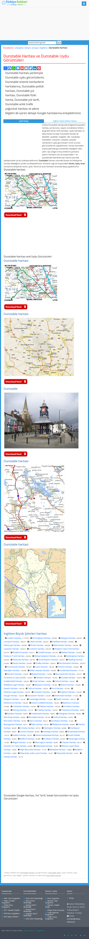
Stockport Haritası (42, 692)
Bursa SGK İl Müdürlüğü (29, 902)
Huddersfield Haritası (13, 681)
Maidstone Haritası (60, 724)
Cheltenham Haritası (40, 713)
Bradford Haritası (20, 652)
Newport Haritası (11, 699)
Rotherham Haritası (63, 695)
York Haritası (57, 688)
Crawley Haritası (44, 710)
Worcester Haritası (12, 721)
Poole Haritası (38, 681)
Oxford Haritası (61, 681)
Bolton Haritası (67, 685)
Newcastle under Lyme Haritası (33, 753)
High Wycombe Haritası (30, 749)
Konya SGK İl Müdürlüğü (29, 910)
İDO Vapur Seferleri (11, 917)
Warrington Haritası (43, 742)
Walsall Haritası (38, 674)
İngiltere (43, 48)
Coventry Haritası (36, 649)
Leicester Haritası (11, 649)
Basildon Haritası (14, 713)
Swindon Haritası (43, 677)
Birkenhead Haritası (76, 731)
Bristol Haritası (37, 645)
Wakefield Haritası (58, 749)
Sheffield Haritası (59, 641)
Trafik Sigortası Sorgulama (52, 913)
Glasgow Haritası (68, 638)
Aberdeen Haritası (12, 670)
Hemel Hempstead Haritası (47, 735)
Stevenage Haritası (77, 739)
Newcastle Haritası (64, 753)
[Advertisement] (44, 23)
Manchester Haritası (63, 645)
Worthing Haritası (11, 717)
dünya (27, 48)
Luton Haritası (41, 667)
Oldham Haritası (47, 706)
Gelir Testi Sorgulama (12, 898)
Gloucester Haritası (35, 695)
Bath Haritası (37, 724)
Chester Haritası (69, 742)
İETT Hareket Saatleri (12, 910)
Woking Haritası (20, 710)
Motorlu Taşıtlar (51, 891)
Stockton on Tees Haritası (15, 746)
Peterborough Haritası (14, 692)
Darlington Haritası (52, 728)
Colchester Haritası (21, 706)
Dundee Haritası (68, 677)
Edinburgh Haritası (12, 645)
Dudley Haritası (42, 663)
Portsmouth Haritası (16, 667)
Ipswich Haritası (11, 688)
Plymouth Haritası (20, 659)
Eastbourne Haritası (12, 703)
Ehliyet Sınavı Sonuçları (55, 910)
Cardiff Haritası (44, 652)
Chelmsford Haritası (70, 710)
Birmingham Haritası (41, 638)
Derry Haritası (36, 721)
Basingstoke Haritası (13, 724)
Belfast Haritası (68, 652)
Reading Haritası (75, 659)
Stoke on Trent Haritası (14, 656)
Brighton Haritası (67, 692)
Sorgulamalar (7, 891)
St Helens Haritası (71, 706)
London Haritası (14, 638)
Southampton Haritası (48, 659)
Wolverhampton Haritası (45, 656)
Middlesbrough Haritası (14, 685)
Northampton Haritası (69, 663)
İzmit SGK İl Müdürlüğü (34, 898)
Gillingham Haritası (67, 713)
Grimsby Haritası (27, 728)
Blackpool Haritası (43, 685)
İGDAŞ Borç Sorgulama (7, 906)
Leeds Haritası (36, 641)
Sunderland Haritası (68, 670)
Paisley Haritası (10, 756)
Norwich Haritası (14, 674)
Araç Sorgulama (53, 898)
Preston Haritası (65, 667)
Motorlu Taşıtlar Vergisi (52, 906)
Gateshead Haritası (44, 746)
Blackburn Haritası (71, 703)
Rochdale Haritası (36, 717)
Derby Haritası (19, 663)
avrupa (35, 48)
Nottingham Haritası (75, 656)
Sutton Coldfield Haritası (42, 703)
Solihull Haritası (60, 717)
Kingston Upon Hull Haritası (67, 649)
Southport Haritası (59, 721)
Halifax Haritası (19, 735)
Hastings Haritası (50, 731)
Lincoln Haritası (27, 731)
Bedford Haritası (27, 739)
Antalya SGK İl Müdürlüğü (29, 906)
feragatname (40, 930)
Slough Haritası (10, 695)
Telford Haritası (35, 688)
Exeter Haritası (62, 699)
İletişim (69, 891)
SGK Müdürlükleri (29, 891)
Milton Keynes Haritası (39, 670)
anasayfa (19, 48)
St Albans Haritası (51, 739)
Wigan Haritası (19, 742)
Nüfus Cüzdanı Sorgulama (8, 902)
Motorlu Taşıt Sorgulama (51, 902)
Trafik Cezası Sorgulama (51, 918)
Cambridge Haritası (37, 699)
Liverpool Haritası (11, 641)
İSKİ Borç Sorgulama (11, 913)
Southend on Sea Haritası (15, 677)
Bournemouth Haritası (65, 674)
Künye (71, 898)
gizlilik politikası (28, 930)
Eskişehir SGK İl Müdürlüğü (30, 915)
